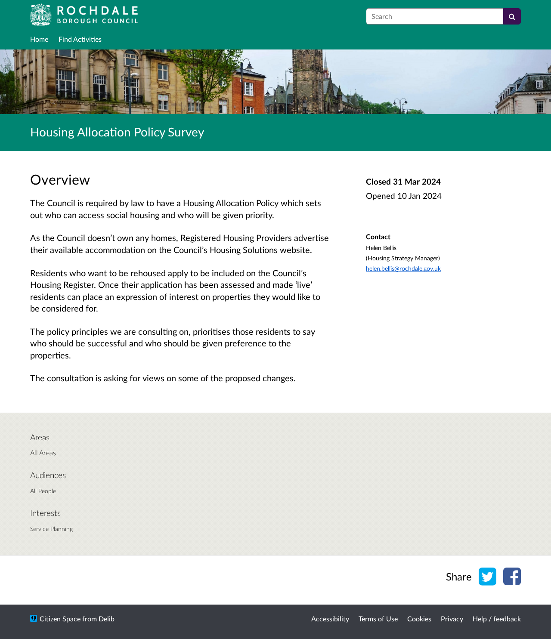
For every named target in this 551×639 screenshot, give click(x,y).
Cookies (419, 618)
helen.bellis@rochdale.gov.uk (403, 268)
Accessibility (330, 618)
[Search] (512, 16)
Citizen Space (60, 618)
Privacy (452, 618)
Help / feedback (497, 618)
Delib (107, 618)
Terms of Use (378, 618)
